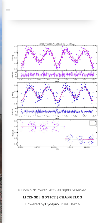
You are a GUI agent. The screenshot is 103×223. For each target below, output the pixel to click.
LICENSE (30, 197)
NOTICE (48, 197)
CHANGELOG (70, 197)
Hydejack (52, 204)
